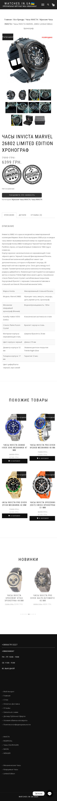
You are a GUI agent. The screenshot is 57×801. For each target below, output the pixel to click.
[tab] (9, 215)
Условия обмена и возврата (15, 720)
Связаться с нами (10, 712)
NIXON (6, 749)
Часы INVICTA (32, 19)
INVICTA (6, 736)
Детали (22, 215)
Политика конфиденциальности (17, 724)
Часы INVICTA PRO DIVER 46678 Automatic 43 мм (42, 598)
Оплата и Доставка (11, 704)
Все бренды (18, 19)
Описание (9, 215)
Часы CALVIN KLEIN (11, 745)
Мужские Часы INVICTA (21, 199)
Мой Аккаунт (8, 691)
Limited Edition (9, 773)
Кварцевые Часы (10, 769)
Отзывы (6, 708)
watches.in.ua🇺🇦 (20, 3)
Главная (8, 19)
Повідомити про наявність (22, 195)
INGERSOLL (7, 741)
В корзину (15, 461)
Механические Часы (12, 765)
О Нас (5, 700)
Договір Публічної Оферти (14, 716)
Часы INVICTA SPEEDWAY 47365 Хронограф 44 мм (14, 598)
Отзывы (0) (36, 215)
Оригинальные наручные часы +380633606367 (20, 6)
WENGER (6, 753)
